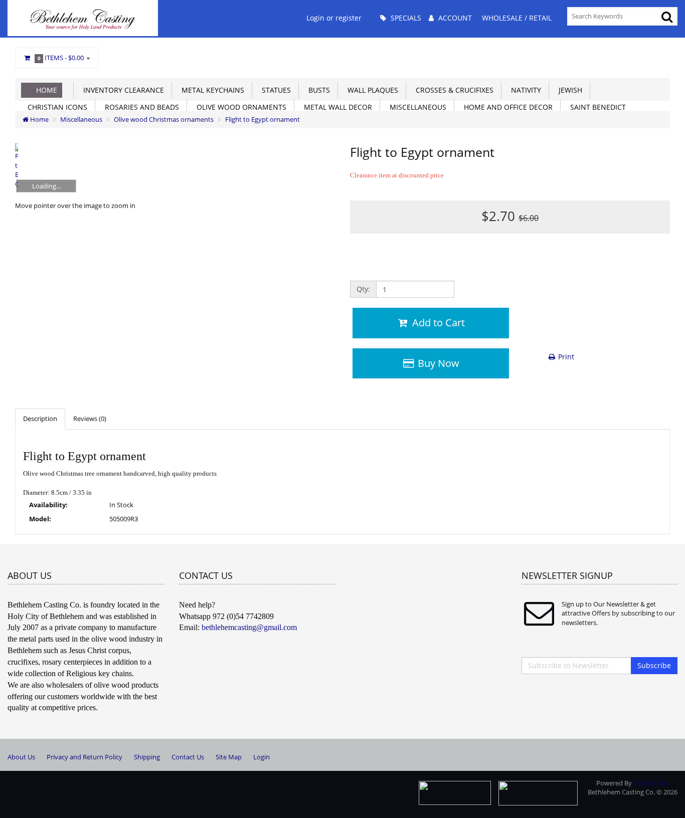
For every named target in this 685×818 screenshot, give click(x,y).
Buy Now (437, 363)
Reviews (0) (89, 418)
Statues (274, 90)
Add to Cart (437, 322)
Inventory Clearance (121, 90)
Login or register (334, 18)
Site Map (229, 756)
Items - (61, 57)
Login (261, 756)
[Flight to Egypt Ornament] (16, 167)
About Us (21, 756)
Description (40, 418)
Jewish (568, 90)
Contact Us (188, 756)
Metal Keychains (211, 90)
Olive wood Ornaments (239, 107)
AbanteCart (652, 782)
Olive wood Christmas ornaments (164, 119)
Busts (317, 90)
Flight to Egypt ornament (262, 119)
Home (46, 90)
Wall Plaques (371, 90)
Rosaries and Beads (140, 107)
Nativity (524, 90)
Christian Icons (55, 107)
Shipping (147, 756)
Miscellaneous (416, 107)
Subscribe (654, 665)
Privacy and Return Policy (84, 756)
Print (565, 356)
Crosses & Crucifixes (452, 90)
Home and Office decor (506, 107)
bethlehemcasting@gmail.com (249, 627)
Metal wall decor (336, 107)
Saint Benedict (596, 107)
